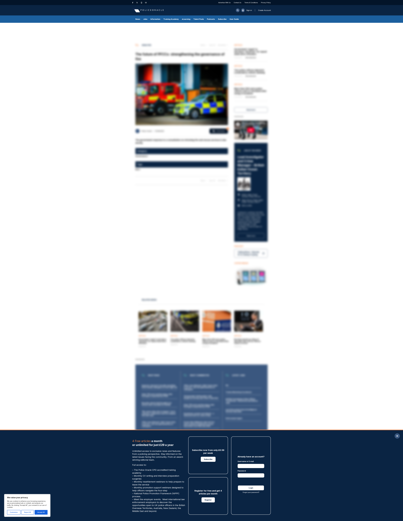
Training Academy (171, 19)
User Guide (234, 19)
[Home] (148, 10)
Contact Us (237, 2)
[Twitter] (137, 2)
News (137, 19)
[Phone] (141, 2)
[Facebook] (132, 2)
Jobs (145, 19)
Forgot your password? (251, 492)
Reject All (27, 512)
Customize (14, 512)
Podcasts (211, 19)
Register (208, 500)
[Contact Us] (146, 2)
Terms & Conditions (251, 2)
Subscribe (222, 19)
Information (155, 19)
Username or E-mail (246, 461)
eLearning (186, 19)
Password (242, 471)
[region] (27, 505)
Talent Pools (198, 19)
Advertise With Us (224, 2)
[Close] (397, 436)
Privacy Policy (266, 2)
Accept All (41, 512)
